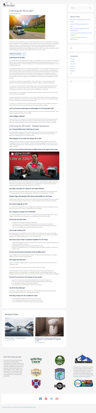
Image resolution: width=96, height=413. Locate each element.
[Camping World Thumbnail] (70, 48)
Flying (72, 68)
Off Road (72, 71)
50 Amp (40, 70)
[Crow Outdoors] (8, 3)
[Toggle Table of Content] (23, 54)
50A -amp (18, 119)
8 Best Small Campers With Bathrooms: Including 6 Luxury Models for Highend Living (48, 339)
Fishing (72, 66)
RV (10, 13)
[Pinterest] (46, 399)
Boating (72, 61)
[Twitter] (51, 399)
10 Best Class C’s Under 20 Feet (15, 338)
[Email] (57, 399)
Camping (72, 63)
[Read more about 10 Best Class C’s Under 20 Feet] (19, 326)
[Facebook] (40, 399)
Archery (72, 59)
